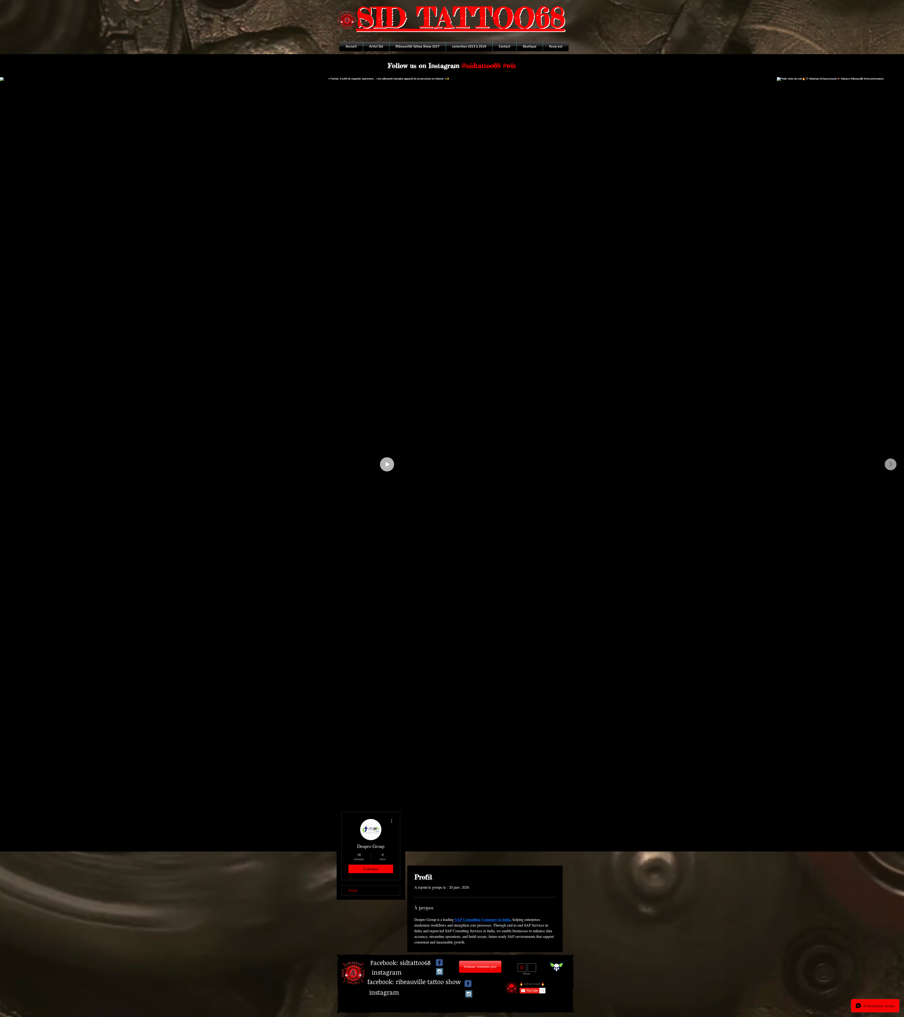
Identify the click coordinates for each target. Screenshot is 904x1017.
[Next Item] (890, 464)
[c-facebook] (439, 962)
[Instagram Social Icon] (439, 973)
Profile (353, 890)
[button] (388, 963)
